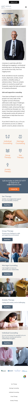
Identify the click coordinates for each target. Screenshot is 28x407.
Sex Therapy (14, 384)
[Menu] (26, 7)
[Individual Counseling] (7, 139)
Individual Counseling (14, 392)
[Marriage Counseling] (20, 139)
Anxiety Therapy (14, 400)
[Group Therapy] (7, 153)
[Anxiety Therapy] (7, 167)
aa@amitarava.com (14, 184)
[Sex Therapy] (20, 153)
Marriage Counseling (14, 388)
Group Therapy (14, 396)
